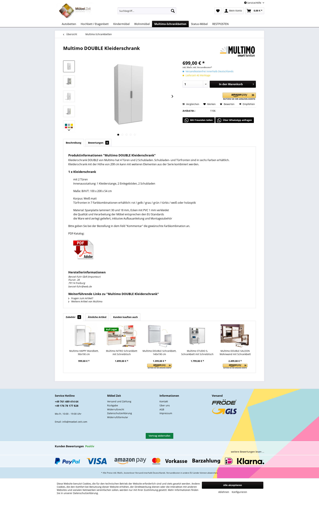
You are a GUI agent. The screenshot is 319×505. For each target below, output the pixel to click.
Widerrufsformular (117, 417)
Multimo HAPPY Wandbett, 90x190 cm (84, 352)
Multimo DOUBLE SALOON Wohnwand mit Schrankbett (235, 352)
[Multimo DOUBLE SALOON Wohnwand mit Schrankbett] (235, 336)
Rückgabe (112, 405)
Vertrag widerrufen (159, 435)
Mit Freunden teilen (201, 120)
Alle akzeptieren (232, 485)
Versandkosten (173, 472)
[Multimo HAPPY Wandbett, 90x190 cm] (84, 336)
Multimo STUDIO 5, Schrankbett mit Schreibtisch (197, 352)
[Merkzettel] (217, 10)
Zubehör (73, 317)
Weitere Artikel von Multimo (86, 301)
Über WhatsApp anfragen (237, 120)
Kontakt (164, 401)
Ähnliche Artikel (97, 317)
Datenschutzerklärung (119, 413)
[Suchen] (172, 10)
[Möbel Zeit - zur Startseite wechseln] (75, 11)
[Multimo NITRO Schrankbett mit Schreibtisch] (122, 336)
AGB (162, 409)
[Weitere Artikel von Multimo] (237, 51)
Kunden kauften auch (125, 317)
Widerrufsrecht (115, 409)
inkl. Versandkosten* (202, 67)
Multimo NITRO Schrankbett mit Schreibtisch (121, 352)
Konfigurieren (239, 492)
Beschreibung (73, 142)
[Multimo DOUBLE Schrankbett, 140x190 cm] (159, 336)
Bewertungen (98, 142)
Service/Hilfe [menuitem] (254, 2)
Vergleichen (192, 104)
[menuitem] (147, 10)
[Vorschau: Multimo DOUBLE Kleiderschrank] (69, 66)
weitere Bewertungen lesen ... (247, 451)
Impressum (166, 413)
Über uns (165, 405)
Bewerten (229, 104)
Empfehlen (248, 104)
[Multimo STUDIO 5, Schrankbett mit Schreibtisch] (197, 336)
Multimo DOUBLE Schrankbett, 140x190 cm (159, 352)
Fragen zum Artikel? (82, 298)
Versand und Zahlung (119, 401)
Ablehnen (223, 492)
